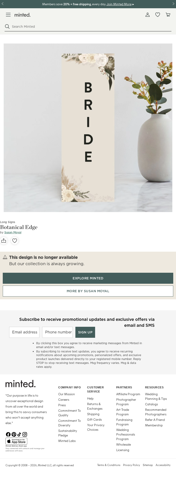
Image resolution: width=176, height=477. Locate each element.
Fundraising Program (124, 421)
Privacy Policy (131, 465)
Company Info (69, 387)
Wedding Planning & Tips (156, 396)
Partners (124, 387)
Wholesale (123, 444)
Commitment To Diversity (69, 422)
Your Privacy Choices (95, 427)
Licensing (122, 450)
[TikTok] (19, 434)
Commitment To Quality (69, 412)
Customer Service (95, 389)
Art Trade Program (122, 411)
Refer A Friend (155, 419)
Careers (63, 399)
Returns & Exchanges (94, 406)
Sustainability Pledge (67, 432)
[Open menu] (8, 14)
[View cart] (167, 14)
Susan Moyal (12, 232)
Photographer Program (126, 401)
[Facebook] (8, 434)
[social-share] (3, 240)
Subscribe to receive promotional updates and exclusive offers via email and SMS (87, 322)
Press (62, 405)
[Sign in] (147, 14)
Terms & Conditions (108, 465)
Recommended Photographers (155, 411)
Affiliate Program (128, 394)
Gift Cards (94, 419)
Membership (154, 425)
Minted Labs (67, 441)
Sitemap (148, 465)
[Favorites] (157, 14)
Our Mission (66, 394)
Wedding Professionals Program (125, 434)
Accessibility (163, 465)
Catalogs (151, 404)
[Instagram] (25, 434)
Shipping (93, 414)
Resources (154, 387)
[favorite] (14, 240)
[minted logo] (22, 15)
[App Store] (26, 441)
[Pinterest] (13, 434)
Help (90, 398)
